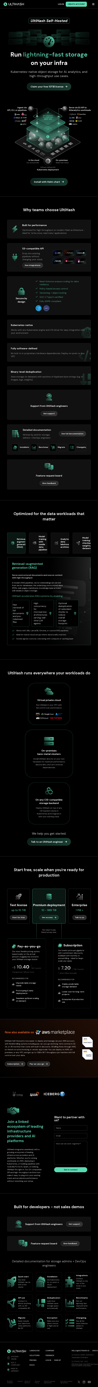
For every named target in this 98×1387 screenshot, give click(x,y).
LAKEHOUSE (35, 1351)
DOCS (32, 1365)
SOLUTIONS (35, 1355)
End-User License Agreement (66, 1382)
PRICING (33, 1360)
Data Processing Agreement (49, 1382)
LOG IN (48, 1360)
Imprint (20, 1381)
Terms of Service (27, 1382)
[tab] (16, 543)
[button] (93, 4)
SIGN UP (57, 1360)
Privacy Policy (37, 1382)
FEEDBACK (50, 1355)
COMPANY (50, 1351)
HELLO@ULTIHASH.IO (80, 1351)
